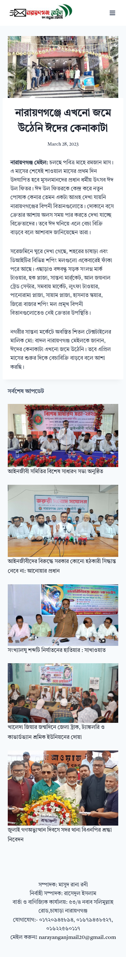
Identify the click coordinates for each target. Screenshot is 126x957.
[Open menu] (112, 13)
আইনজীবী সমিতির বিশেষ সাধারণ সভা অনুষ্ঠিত (55, 471)
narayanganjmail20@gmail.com (77, 937)
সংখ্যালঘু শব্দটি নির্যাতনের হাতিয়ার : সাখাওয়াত (57, 650)
